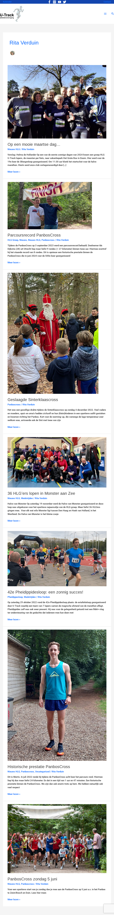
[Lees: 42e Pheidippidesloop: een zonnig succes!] (57, 558)
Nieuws (23, 240)
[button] (112, 14)
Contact (107, 2)
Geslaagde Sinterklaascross (33, 399)
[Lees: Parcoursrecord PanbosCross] (50, 205)
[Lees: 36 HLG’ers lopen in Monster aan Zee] (57, 462)
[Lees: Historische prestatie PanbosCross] (57, 695)
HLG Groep (13, 240)
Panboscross (48, 240)
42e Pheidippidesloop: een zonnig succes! (45, 592)
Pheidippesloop (15, 597)
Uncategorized (42, 771)
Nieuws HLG (14, 149)
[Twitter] (64, 2)
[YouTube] (59, 2)
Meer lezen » (14, 171)
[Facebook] (49, 2)
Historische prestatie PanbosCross (39, 766)
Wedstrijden (27, 498)
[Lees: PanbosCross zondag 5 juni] (57, 838)
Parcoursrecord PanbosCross (34, 235)
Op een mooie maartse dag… (34, 144)
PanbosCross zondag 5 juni (32, 879)
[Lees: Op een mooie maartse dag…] (57, 101)
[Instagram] (54, 2)
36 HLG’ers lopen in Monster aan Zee (41, 493)
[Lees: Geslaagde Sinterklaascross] (53, 333)
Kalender (7, 2)
